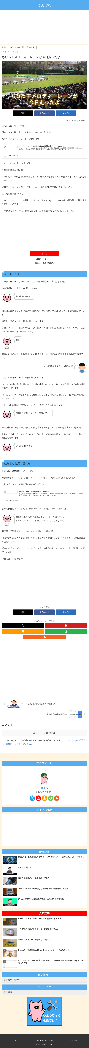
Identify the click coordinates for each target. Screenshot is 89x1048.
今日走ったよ (40, 259)
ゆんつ (44, 788)
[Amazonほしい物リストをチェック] (23, 631)
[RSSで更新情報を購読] (44, 637)
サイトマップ (73, 1040)
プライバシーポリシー (44, 1040)
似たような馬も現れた (44, 263)
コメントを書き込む (44, 732)
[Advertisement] (44, 28)
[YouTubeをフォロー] (66, 625)
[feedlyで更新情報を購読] (66, 631)
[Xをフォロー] (23, 625)
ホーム (15, 1040)
